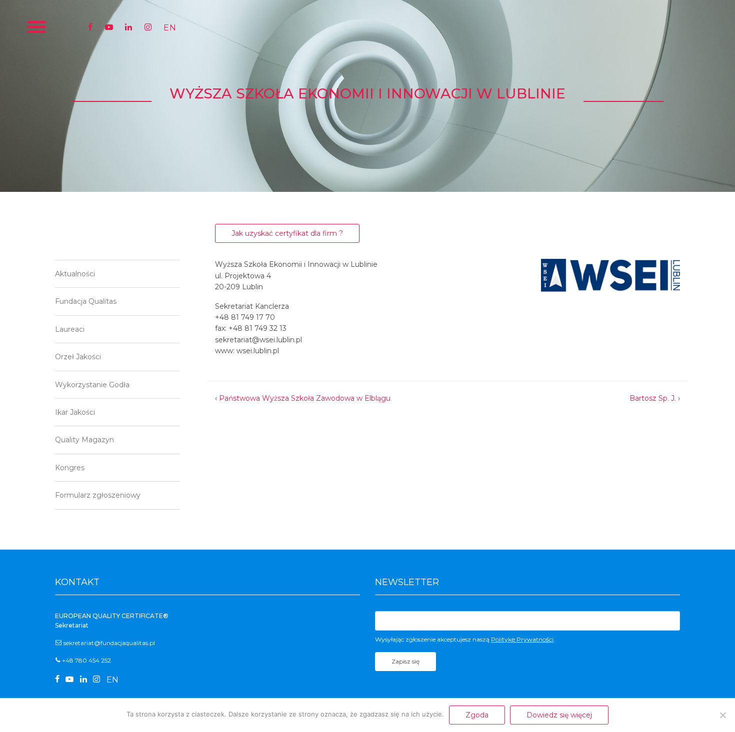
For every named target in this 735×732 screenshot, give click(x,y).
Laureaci (69, 329)
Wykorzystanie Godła (92, 384)
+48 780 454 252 (86, 660)
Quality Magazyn (84, 439)
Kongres (69, 467)
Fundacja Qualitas (85, 301)
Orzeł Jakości (78, 356)
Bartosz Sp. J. (653, 398)
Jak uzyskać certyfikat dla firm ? (287, 233)
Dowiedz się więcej (559, 715)
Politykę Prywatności (522, 639)
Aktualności (75, 273)
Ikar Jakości (75, 412)
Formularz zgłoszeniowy (97, 495)
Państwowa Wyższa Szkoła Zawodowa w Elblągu (304, 398)
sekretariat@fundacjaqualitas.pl (109, 643)
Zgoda (477, 715)
